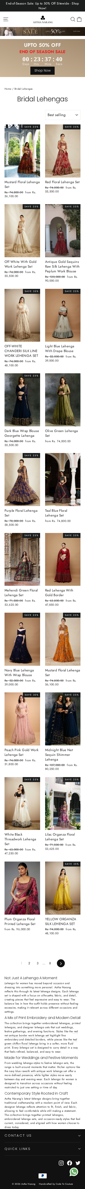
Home (8, 89)
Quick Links (18, 1149)
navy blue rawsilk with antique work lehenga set (37, 1071)
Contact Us (18, 1135)
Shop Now (42, 70)
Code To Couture (64, 1184)
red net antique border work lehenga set (41, 1033)
